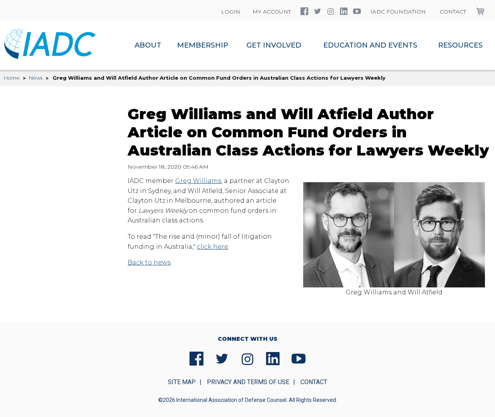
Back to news (149, 262)
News (36, 78)
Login (230, 11)
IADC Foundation (398, 11)
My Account (272, 11)
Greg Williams (198, 181)
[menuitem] (148, 45)
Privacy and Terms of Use (248, 382)
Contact (453, 11)
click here (212, 246)
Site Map (182, 382)
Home (12, 78)
